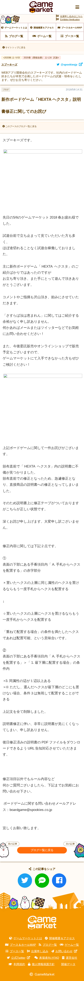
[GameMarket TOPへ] (42, 923)
